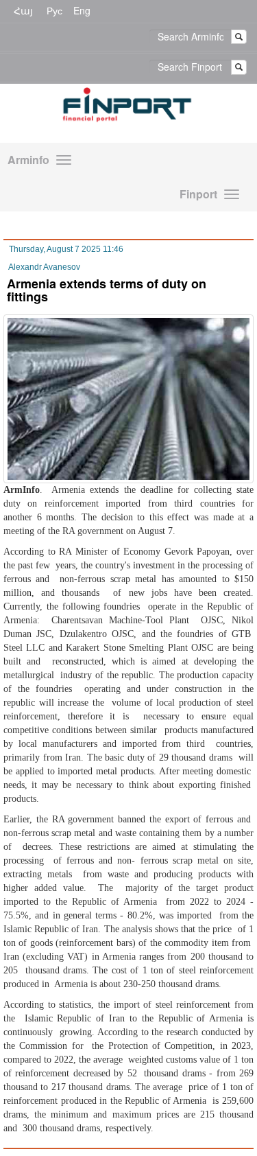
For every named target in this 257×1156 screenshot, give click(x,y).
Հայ (23, 10)
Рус (54, 10)
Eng (81, 10)
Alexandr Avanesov (44, 267)
